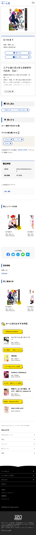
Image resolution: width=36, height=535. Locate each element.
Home (2, 425)
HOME (3, 489)
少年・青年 (7, 191)
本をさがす (8, 425)
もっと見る (8, 91)
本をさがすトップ (7, 435)
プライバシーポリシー (7, 492)
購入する (18, 53)
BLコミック (5, 448)
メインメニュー (33, 3)
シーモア (17, 139)
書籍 (2, 453)
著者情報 (4, 273)
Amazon (7, 139)
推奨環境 (3, 496)
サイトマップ (5, 499)
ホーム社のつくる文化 (7, 475)
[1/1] (18, 19)
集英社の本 (21, 150)
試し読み (18, 57)
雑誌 (2, 439)
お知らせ (3, 484)
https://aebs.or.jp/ (5, 530)
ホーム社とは (5, 471)
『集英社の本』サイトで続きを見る (14, 110)
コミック (14, 425)
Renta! (7, 143)
